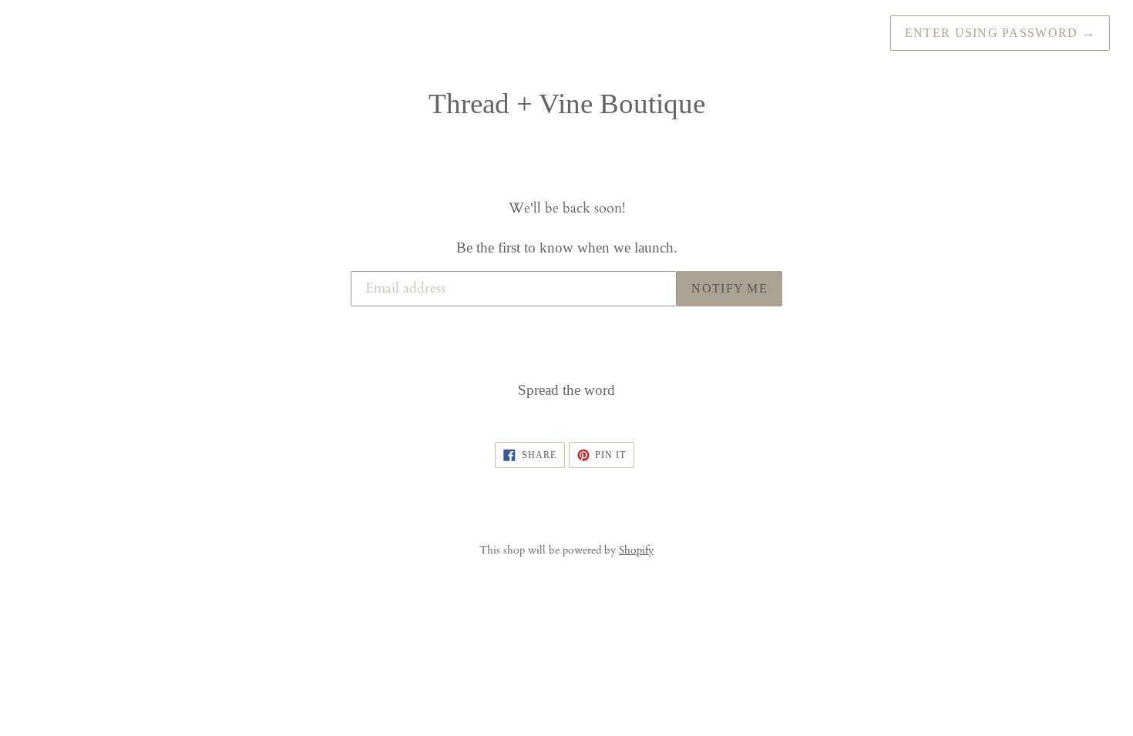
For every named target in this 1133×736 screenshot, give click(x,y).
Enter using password (1000, 32)
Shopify (636, 550)
